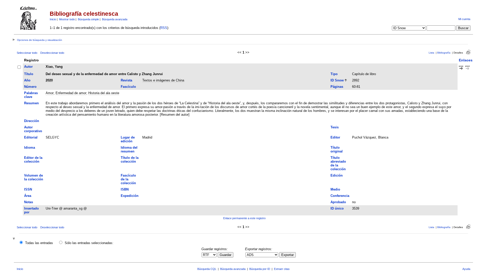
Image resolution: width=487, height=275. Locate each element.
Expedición (129, 196)
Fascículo (128, 87)
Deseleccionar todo (52, 52)
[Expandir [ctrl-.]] (14, 239)
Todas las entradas (39, 243)
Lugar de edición (128, 139)
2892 (355, 80)
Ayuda (466, 268)
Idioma (29, 147)
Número (30, 87)
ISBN (125, 189)
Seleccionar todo (27, 52)
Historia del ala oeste (103, 93)
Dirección (31, 121)
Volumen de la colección (33, 177)
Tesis (335, 127)
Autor (28, 66)
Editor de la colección (33, 159)
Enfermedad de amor (71, 93)
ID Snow (337, 80)
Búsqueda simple (88, 19)
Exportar (287, 255)
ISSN (28, 189)
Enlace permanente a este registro (244, 218)
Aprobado (338, 202)
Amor (50, 93)
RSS (163, 28)
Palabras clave (31, 95)
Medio (335, 189)
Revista (126, 80)
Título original (337, 149)
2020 (49, 80)
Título (28, 74)
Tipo (334, 74)
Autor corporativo (33, 129)
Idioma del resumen (129, 149)
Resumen (31, 103)
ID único (337, 208)
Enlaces (466, 60)
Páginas (337, 87)
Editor (335, 137)
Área (27, 196)
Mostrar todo (67, 19)
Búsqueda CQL (206, 268)
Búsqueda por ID (259, 268)
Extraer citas (282, 268)
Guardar (225, 255)
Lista (431, 52)
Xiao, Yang (54, 66)
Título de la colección (129, 159)
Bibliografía (443, 52)
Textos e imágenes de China (163, 80)
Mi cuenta (464, 19)
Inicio (53, 19)
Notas (28, 202)
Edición (337, 175)
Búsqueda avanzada (114, 19)
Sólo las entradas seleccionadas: (89, 243)
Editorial (31, 137)
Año (27, 80)
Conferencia (340, 196)
